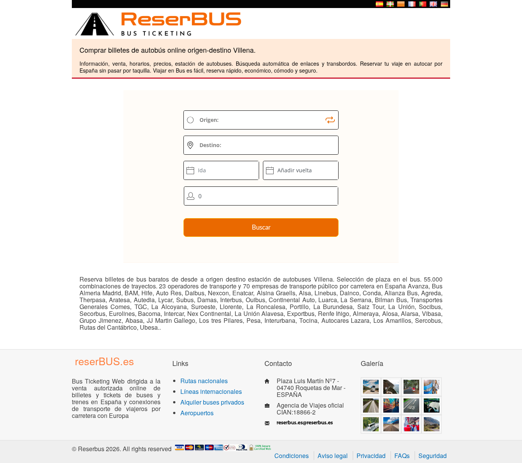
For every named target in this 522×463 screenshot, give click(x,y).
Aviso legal (333, 455)
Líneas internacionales (211, 391)
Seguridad (432, 455)
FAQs (402, 455)
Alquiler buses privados (212, 402)
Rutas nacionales (204, 380)
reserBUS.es (104, 360)
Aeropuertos (197, 412)
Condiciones (291, 455)
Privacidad (371, 455)
